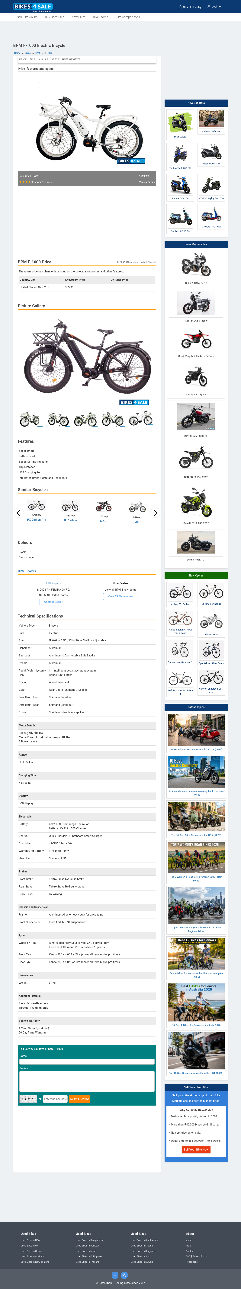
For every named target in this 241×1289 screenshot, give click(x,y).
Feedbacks (192, 1262)
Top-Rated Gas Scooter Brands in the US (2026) (196, 749)
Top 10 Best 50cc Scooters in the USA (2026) (196, 835)
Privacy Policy (200, 1256)
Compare (144, 175)
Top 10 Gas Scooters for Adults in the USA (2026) (196, 1073)
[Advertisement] (120, 31)
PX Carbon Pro (36, 520)
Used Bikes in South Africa (144, 1240)
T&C (188, 1256)
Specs (55, 59)
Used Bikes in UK (29, 1245)
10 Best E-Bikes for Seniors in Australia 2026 (196, 1025)
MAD (137, 522)
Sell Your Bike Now (196, 1150)
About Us (190, 1240)
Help (188, 1245)
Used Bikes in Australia (32, 1256)
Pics (32, 59)
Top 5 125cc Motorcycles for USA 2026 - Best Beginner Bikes (196, 929)
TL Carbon (70, 520)
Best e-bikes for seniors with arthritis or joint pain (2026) (196, 975)
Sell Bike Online (27, 17)
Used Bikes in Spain (141, 1256)
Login (215, 7)
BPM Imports (53, 583)
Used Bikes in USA (30, 1240)
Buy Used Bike (54, 17)
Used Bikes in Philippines (89, 1256)
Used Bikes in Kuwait (142, 1262)
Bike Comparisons (128, 17)
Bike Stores (100, 17)
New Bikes (78, 17)
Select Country (191, 7)
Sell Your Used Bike (196, 1087)
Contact (190, 1251)
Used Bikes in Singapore (143, 1251)
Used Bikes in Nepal (86, 1251)
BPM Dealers (27, 571)
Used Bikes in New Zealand (35, 1262)
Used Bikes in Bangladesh (89, 1240)
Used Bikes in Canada (32, 1251)
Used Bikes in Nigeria (142, 1245)
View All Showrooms (120, 596)
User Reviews (71, 59)
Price (23, 59)
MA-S (103, 521)
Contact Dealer (53, 602)
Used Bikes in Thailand (87, 1262)
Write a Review (147, 182)
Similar (43, 59)
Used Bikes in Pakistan (87, 1245)
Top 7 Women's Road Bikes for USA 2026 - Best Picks (196, 878)
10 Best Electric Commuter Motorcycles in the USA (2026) (196, 793)
